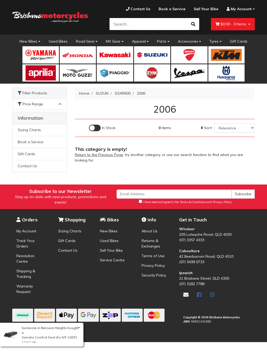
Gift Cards (238, 41)
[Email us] (186, 294)
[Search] (193, 24)
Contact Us (27, 166)
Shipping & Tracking (25, 274)
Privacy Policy (153, 265)
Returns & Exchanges (151, 243)
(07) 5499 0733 (191, 262)
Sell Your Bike (111, 250)
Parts (161, 41)
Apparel (139, 41)
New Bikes (28, 41)
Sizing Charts (29, 130)
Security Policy (154, 275)
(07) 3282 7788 (191, 283)
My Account (26, 231)
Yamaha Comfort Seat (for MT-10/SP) (49, 337)
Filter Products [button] (34, 93)
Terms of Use (153, 256)
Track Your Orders (25, 243)
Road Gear (85, 41)
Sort (207, 127)
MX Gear (113, 41)
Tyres (214, 41)
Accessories (188, 41)
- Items (234, 24)
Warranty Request (24, 289)
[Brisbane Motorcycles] (50, 17)
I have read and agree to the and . (187, 202)
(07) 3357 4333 (191, 240)
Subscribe (243, 194)
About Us (149, 231)
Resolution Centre (25, 259)
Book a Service (30, 142)
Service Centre (112, 260)
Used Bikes (58, 41)
